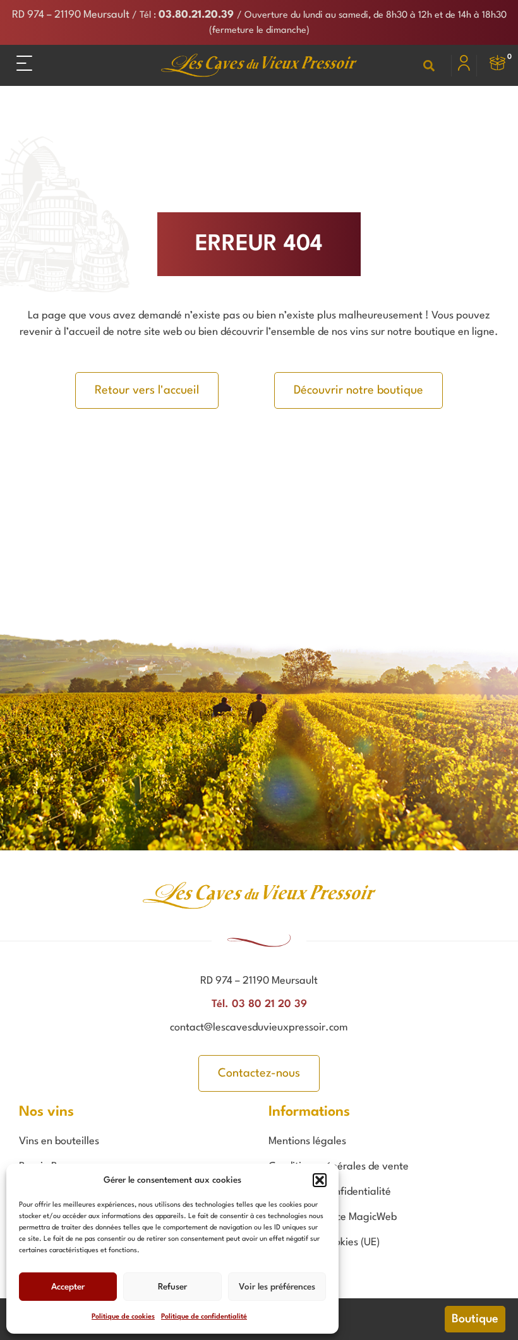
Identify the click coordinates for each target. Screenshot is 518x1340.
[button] (319, 1180)
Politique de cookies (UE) (324, 1242)
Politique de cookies (123, 1316)
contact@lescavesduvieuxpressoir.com (259, 1027)
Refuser (172, 1287)
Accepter (68, 1287)
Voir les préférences (277, 1287)
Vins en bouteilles (59, 1141)
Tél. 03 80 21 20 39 (259, 1004)
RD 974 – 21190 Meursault (71, 14)
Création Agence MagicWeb (332, 1217)
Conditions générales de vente (338, 1166)
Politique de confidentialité (204, 1316)
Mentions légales (307, 1141)
